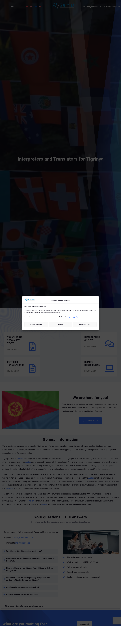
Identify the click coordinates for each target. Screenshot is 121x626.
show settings (85, 324)
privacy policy (73, 317)
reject (60, 324)
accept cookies (36, 324)
